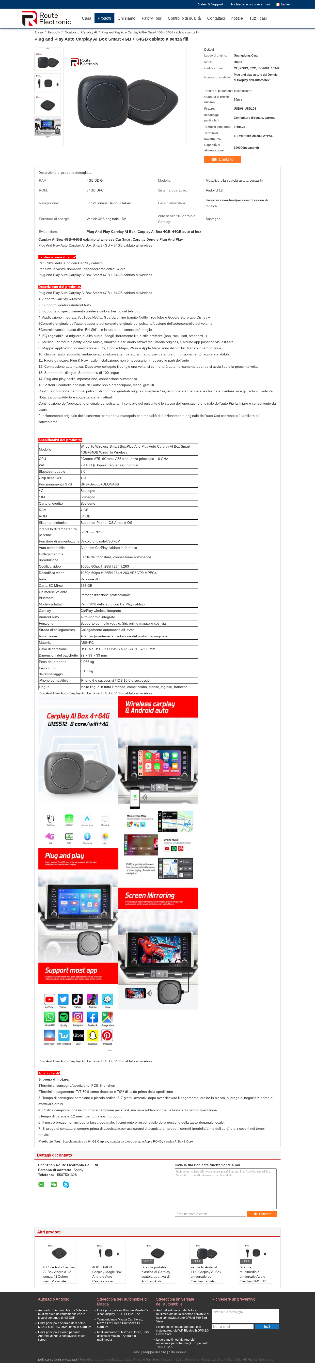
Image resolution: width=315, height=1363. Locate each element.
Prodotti (104, 18)
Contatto (226, 159)
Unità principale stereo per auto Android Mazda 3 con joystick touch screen (61, 1336)
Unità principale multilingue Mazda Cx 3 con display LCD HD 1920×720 (122, 1312)
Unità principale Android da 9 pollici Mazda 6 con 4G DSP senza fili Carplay (64, 1325)
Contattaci (216, 18)
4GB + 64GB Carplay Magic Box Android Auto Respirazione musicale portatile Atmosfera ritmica (107, 1278)
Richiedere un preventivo (250, 4)
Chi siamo (126, 18)
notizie (237, 18)
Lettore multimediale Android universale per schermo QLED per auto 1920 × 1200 (182, 1343)
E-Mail (135, 1352)
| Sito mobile (176, 1352)
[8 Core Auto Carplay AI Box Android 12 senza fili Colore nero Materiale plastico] (59, 1252)
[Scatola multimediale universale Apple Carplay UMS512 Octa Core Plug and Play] (255, 1252)
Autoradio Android (53, 1299)
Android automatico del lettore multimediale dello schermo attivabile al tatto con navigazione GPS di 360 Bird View (182, 1316)
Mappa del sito (154, 1352)
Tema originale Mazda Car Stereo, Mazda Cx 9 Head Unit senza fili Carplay (120, 1323)
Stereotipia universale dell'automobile (175, 1301)
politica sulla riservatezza (57, 1359)
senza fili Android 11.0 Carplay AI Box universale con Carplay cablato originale (206, 1276)
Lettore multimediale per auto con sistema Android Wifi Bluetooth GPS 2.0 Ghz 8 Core (182, 1330)
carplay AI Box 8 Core (178, 1141)
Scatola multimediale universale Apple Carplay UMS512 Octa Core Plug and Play (255, 1278)
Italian (285, 4)
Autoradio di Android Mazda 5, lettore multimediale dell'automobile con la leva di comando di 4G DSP (63, 1314)
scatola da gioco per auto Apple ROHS (136, 1141)
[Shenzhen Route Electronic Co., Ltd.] (50, 18)
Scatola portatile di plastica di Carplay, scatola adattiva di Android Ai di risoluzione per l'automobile (156, 1278)
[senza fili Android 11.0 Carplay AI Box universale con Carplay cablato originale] (206, 1252)
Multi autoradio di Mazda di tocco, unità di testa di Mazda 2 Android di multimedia (123, 1336)
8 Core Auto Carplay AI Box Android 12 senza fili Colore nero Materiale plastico (59, 1276)
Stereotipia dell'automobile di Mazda (122, 1301)
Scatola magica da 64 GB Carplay (85, 1141)
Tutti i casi (258, 18)
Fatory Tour (151, 18)
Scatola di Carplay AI (81, 32)
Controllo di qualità (184, 18)
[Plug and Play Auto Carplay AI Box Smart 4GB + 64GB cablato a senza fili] (47, 61)
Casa (86, 18)
